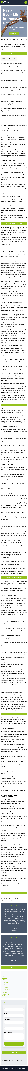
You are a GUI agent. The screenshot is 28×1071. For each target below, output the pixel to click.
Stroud (4, 986)
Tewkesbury (5, 995)
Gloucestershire (6, 989)
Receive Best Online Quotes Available (14, 404)
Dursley (4, 984)
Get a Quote (13, 33)
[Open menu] (25, 2)
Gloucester (5, 987)
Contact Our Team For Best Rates (14, 223)
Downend (6, 889)
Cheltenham (5, 992)
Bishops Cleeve (6, 994)
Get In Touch (14, 1052)
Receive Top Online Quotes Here (14, 577)
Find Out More (14, 713)
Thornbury (4, 981)
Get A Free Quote (14, 967)
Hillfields (14, 889)
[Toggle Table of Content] (14, 59)
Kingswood (5, 982)
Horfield (19, 889)
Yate (2, 889)
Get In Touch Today (14, 53)
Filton (10, 889)
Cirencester (5, 991)
